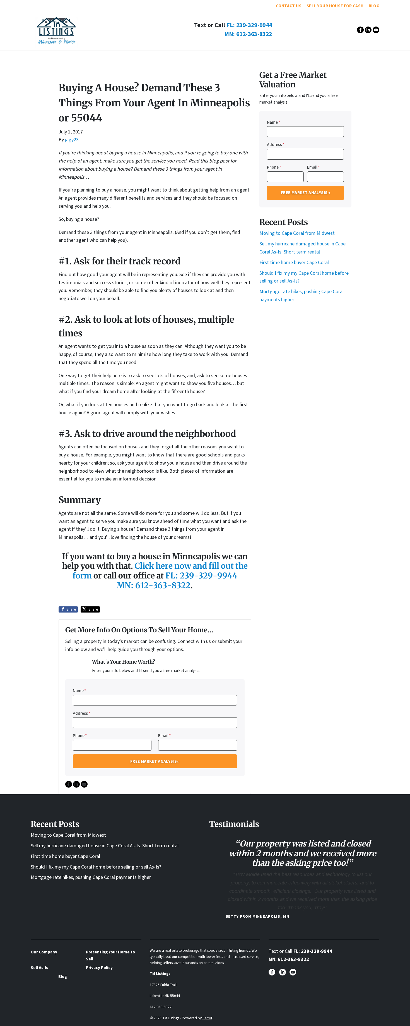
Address (81, 713)
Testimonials (177, 58)
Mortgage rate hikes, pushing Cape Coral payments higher (91, 877)
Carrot (207, 1018)
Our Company (136, 58)
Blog (374, 6)
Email (164, 736)
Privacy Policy (99, 968)
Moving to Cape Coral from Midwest (297, 233)
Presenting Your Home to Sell (110, 955)
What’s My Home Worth (264, 58)
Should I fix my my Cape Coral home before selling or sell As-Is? (96, 867)
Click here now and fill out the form (160, 571)
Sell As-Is (215, 58)
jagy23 (72, 139)
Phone (80, 736)
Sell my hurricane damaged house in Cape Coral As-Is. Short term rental (105, 845)
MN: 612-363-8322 (248, 34)
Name (79, 691)
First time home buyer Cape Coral (294, 262)
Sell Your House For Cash (335, 6)
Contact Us (289, 6)
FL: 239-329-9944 (249, 25)
